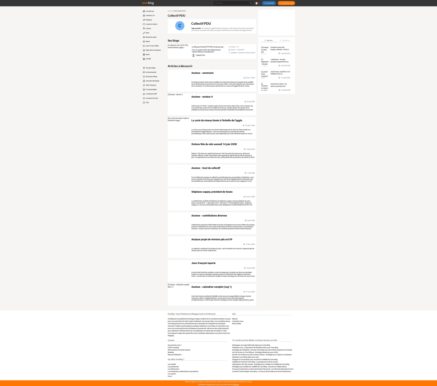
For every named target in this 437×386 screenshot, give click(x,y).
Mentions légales (190, 382)
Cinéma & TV (150, 15)
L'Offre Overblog (173, 347)
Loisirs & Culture (151, 24)
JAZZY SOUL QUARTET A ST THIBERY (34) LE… (280, 73)
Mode (147, 41)
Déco (147, 33)
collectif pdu (233, 28)
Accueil (170, 11)
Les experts (172, 374)
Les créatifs (172, 364)
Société (148, 59)
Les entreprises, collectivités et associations (183, 371)
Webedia (171, 352)
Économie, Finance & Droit (246, 53)
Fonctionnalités (151, 89)
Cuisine (148, 28)
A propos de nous (151, 98)
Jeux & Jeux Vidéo (152, 46)
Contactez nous (237, 321)
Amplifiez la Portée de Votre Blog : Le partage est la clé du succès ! (255, 362)
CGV (214, 382)
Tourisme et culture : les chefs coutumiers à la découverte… (278, 85)
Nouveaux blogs (151, 76)
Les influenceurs (173, 369)
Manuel (234, 319)
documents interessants (245, 28)
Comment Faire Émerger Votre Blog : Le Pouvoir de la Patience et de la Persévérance (261, 371)
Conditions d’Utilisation (204, 382)
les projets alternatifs (207, 30)
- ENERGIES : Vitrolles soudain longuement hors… (279, 61)
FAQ (147, 102)
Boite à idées (236, 324)
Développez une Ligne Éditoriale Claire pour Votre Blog (251, 345)
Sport (147, 54)
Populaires (286, 40)
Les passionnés (173, 367)
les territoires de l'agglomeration (241, 30)
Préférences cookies (245, 382)
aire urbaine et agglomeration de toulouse (215, 28)
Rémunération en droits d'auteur (179, 350)
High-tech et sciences (153, 50)
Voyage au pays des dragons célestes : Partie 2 (279, 48)
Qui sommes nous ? (175, 345)
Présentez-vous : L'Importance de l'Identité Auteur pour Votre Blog (255, 347)
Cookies (219, 382)
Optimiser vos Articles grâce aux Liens (245, 357)
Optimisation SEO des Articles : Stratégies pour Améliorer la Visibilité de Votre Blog (260, 364)
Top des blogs (150, 68)
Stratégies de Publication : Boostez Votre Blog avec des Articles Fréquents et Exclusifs (262, 350)
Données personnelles (230, 382)
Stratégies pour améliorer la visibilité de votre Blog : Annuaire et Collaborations (259, 367)
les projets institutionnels (222, 30)
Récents (270, 40)
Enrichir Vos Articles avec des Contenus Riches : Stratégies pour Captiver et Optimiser (262, 355)
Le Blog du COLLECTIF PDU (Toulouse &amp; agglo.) (212, 47)
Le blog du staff (151, 94)
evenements (195, 30)
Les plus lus (149, 11)
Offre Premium (150, 85)
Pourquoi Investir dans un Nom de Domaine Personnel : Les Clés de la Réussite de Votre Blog (264, 369)
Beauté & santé (150, 37)
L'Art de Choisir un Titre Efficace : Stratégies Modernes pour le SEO (255, 352)
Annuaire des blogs (152, 81)
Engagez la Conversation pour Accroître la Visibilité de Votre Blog (255, 359)
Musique (148, 20)
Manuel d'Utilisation (175, 355)
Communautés (150, 72)
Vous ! (170, 376)
